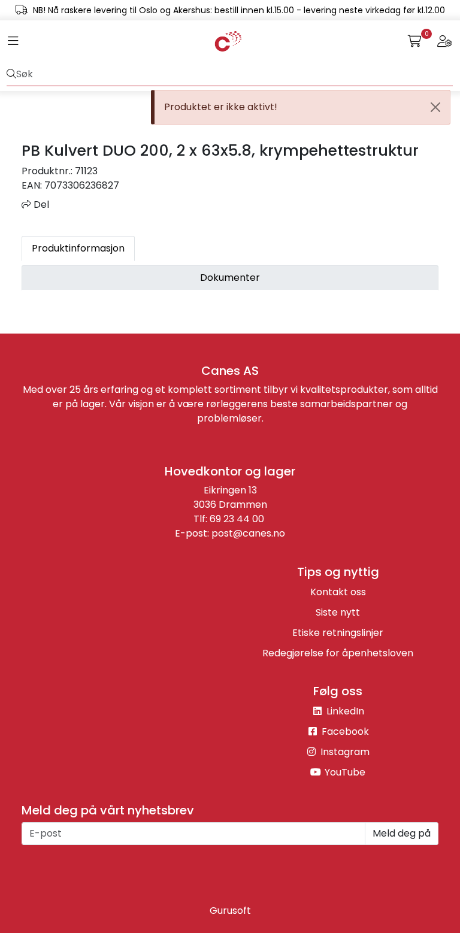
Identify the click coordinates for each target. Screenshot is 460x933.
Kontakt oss (338, 592)
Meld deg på (402, 833)
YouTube (343, 772)
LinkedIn (344, 711)
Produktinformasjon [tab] (78, 248)
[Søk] (11, 74)
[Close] (435, 107)
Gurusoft (230, 910)
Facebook (344, 731)
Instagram (344, 752)
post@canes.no (248, 533)
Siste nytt (338, 612)
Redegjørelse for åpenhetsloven (337, 653)
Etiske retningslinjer (337, 633)
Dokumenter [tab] (230, 277)
